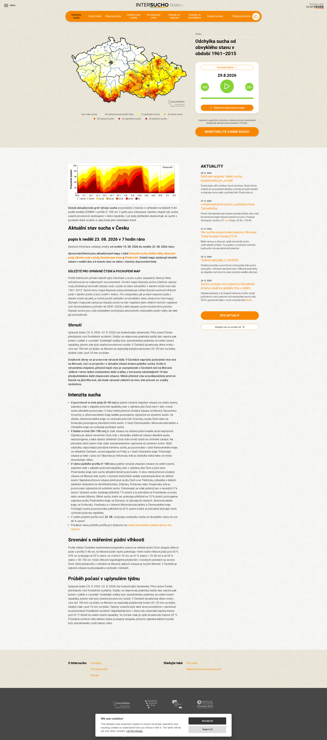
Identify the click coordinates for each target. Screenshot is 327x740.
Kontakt (95, 675)
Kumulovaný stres (153, 16)
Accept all (207, 720)
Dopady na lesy (215, 16)
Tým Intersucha (99, 669)
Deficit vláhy (95, 16)
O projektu (96, 663)
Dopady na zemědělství (194, 16)
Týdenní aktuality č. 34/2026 (219, 260)
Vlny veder (192, 663)
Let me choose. (134, 731)
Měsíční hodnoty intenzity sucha (204, 669)
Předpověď (131, 257)
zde (227, 220)
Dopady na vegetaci (174, 16)
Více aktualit (230, 315)
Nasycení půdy (113, 16)
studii (249, 300)
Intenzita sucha (76, 16)
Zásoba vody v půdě (133, 16)
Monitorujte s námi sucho (227, 131)
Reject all (207, 729)
